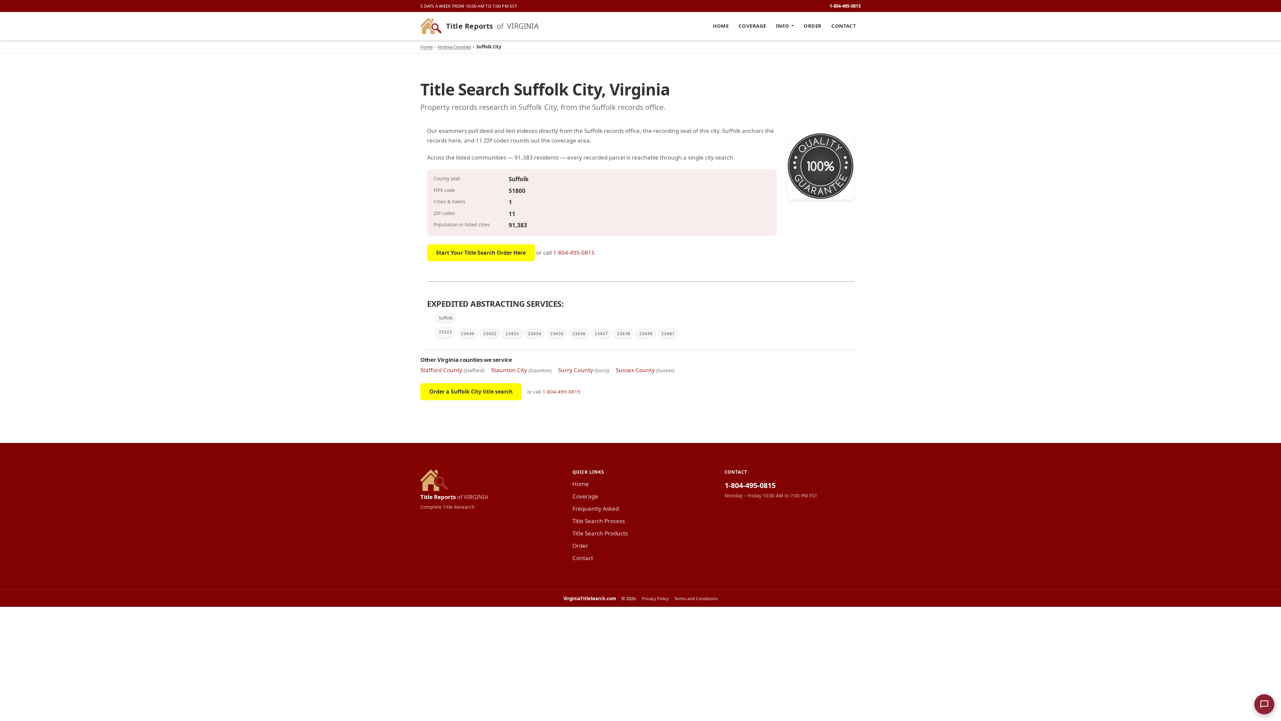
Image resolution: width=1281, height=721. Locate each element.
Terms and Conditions (696, 598)
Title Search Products (600, 533)
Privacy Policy (655, 598)
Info (782, 25)
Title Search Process (598, 521)
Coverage (752, 25)
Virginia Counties (454, 47)
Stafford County (441, 370)
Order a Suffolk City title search (471, 391)
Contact (843, 25)
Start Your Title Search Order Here (481, 252)
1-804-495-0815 (845, 6)
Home (721, 25)
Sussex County (635, 370)
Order (812, 25)
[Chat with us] (1264, 704)
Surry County (575, 370)
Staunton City (509, 370)
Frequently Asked (595, 508)
